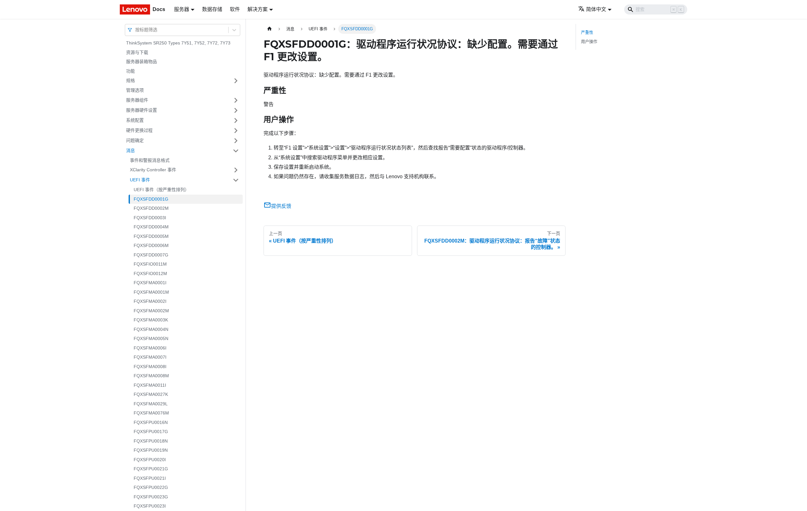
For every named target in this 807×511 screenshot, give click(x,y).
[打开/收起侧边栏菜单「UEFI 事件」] (236, 180)
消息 (130, 150)
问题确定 (135, 140)
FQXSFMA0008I (150, 366)
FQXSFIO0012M (150, 273)
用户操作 (589, 41)
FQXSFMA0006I (150, 347)
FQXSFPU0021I (150, 478)
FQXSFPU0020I (150, 459)
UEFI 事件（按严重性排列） (161, 189)
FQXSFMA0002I (150, 301)
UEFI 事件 (140, 179)
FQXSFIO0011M (150, 264)
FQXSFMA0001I (150, 282)
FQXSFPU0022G (151, 487)
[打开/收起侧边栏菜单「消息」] (236, 151)
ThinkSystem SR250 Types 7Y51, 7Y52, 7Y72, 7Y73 (178, 42)
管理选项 (135, 90)
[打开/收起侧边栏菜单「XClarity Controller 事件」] (236, 170)
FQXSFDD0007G (151, 254)
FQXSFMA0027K (151, 394)
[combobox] (135, 29)
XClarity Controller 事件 (153, 169)
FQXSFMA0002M (151, 310)
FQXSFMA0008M (151, 375)
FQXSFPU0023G (151, 496)
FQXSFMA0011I (150, 385)
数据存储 (212, 9)
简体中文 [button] (596, 9)
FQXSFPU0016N (151, 422)
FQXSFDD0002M (151, 208)
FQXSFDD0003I (150, 217)
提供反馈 (281, 206)
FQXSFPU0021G (151, 468)
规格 (130, 80)
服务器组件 (137, 100)
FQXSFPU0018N (151, 440)
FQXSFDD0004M (151, 226)
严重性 (587, 32)
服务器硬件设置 (141, 110)
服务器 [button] (181, 9)
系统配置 (135, 120)
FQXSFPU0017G (151, 431)
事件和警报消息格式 (150, 160)
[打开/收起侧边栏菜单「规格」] (236, 81)
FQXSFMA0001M (151, 292)
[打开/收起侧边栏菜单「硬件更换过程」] (236, 131)
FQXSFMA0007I (150, 357)
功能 (130, 70)
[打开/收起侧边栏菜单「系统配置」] (236, 120)
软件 (235, 9)
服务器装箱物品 (141, 61)
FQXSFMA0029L (151, 403)
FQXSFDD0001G (151, 199)
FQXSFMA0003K (151, 319)
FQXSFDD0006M (151, 245)
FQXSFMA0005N (151, 338)
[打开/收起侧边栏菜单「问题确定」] (236, 141)
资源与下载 (137, 52)
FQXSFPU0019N (151, 450)
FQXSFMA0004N (151, 329)
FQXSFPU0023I (150, 505)
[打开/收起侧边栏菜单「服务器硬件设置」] (236, 110)
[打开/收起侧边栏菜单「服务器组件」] (236, 100)
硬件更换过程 (139, 130)
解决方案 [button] (257, 9)
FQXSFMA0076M (151, 412)
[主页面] (270, 29)
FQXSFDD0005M (151, 236)
